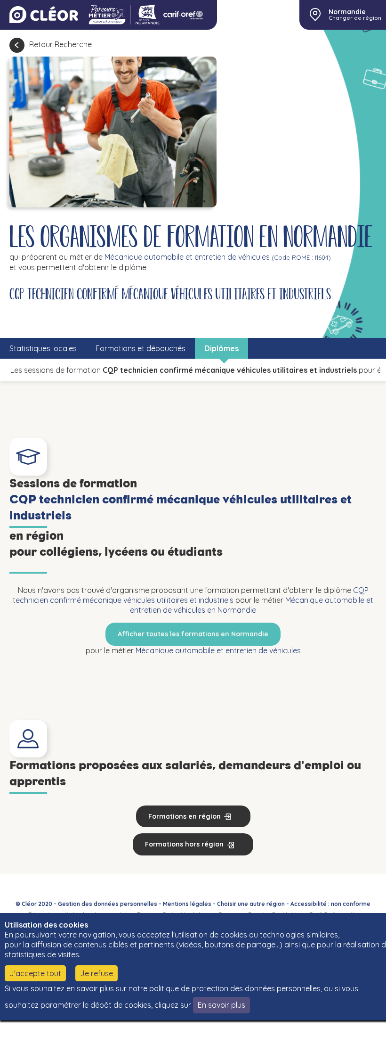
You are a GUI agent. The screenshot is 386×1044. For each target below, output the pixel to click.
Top (353, 1030)
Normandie (347, 11)
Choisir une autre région (251, 903)
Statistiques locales (43, 348)
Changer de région (355, 18)
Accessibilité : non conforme (330, 903)
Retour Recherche (60, 44)
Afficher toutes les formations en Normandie (193, 634)
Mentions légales (187, 903)
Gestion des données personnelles (107, 903)
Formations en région (184, 816)
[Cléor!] (43, 14)
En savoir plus (221, 1005)
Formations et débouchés (140, 348)
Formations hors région (184, 844)
